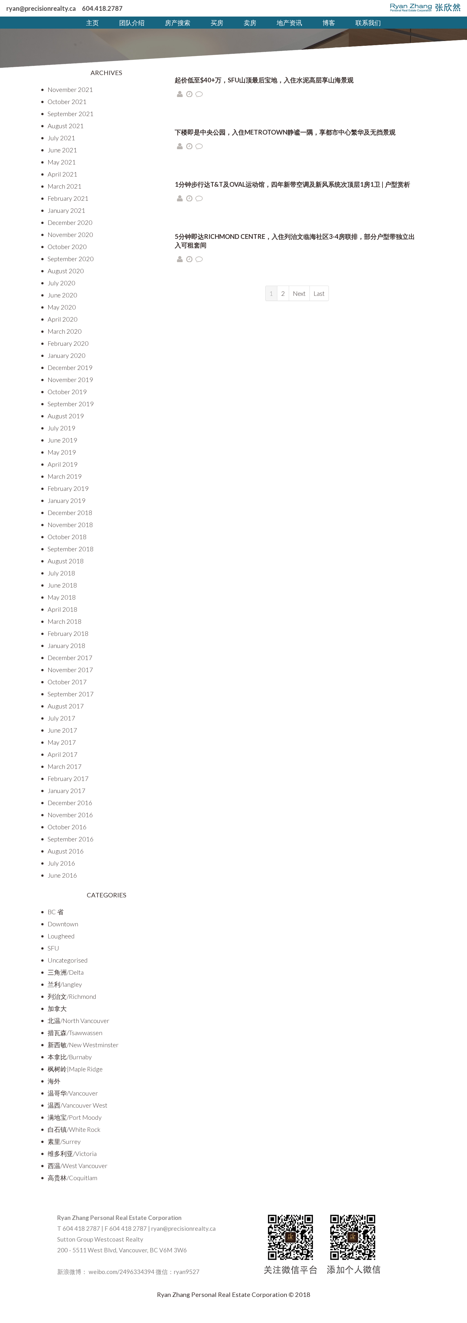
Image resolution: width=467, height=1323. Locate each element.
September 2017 (71, 694)
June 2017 (62, 730)
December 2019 (70, 367)
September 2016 (71, 839)
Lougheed (61, 936)
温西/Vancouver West (77, 1105)
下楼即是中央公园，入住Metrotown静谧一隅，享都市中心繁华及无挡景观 (285, 132)
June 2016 (62, 875)
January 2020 (66, 355)
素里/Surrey (64, 1141)
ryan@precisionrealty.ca (41, 8)
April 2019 (63, 464)
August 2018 (66, 561)
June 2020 (62, 295)
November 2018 (70, 524)
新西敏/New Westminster (83, 1044)
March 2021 (65, 186)
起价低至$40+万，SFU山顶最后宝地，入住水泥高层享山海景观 (264, 80)
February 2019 (68, 488)
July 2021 (61, 138)
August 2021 (66, 125)
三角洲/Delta (66, 972)
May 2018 (62, 597)
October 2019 (67, 391)
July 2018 (61, 573)
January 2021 (66, 210)
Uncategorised (68, 960)
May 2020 (62, 307)
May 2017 (62, 742)
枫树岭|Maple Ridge (75, 1069)
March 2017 (65, 766)
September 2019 (71, 403)
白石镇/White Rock (74, 1129)
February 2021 (68, 198)
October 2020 (67, 246)
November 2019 (70, 379)
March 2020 (65, 331)
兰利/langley (65, 984)
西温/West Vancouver (77, 1165)
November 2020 (70, 234)
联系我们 (368, 22)
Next (299, 293)
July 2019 (61, 428)
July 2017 (61, 718)
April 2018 (63, 609)
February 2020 (68, 343)
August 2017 (66, 706)
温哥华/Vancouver (73, 1093)
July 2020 (61, 283)
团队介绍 (132, 22)
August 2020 (66, 271)
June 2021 (62, 150)
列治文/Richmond (72, 996)
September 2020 (71, 258)
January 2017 (66, 790)
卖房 (250, 22)
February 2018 (68, 633)
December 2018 (70, 512)
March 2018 (65, 621)
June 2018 (62, 585)
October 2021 (67, 101)
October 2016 (67, 827)
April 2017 (63, 754)
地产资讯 (289, 22)
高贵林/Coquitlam (72, 1177)
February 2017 (68, 778)
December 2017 (70, 657)
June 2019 (62, 440)
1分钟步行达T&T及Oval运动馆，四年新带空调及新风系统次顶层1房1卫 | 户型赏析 (292, 184)
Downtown (63, 924)
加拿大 (57, 1008)
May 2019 (62, 452)
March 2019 (65, 476)
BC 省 (56, 912)
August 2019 (66, 416)
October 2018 (67, 536)
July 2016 (61, 863)
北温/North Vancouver (78, 1020)
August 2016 (66, 851)
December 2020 (70, 222)
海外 (54, 1081)
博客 (328, 22)
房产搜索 (177, 22)
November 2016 (70, 814)
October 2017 (67, 682)
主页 (92, 22)
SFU (53, 948)
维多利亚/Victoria (72, 1153)
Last (319, 293)
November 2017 (70, 669)
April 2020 (63, 319)
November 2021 (70, 89)
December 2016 (70, 802)
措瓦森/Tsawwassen (75, 1032)
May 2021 (62, 162)
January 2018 (66, 645)
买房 (217, 22)
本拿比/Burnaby (70, 1057)
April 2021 (63, 174)
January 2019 (66, 500)
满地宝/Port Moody (75, 1117)
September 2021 (71, 113)
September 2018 (71, 549)
